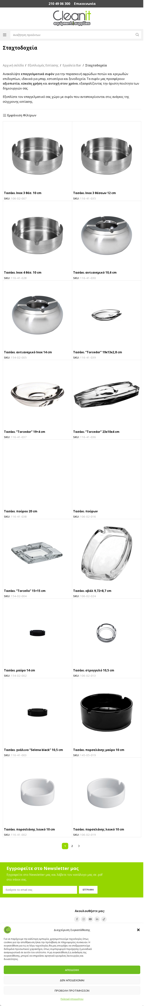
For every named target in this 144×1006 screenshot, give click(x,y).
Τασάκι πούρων (85, 511)
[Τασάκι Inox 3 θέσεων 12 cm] (106, 155)
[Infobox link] (59, 3)
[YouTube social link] (90, 919)
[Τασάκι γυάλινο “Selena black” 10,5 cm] (37, 712)
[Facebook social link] (77, 919)
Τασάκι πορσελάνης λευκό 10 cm (29, 829)
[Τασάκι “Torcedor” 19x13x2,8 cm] (106, 314)
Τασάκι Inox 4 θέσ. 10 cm (22, 272)
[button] (138, 930)
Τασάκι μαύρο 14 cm (19, 670)
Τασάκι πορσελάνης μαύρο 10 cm (98, 750)
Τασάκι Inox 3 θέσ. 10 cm (22, 193)
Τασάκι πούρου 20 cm (20, 511)
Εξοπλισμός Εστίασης (43, 65)
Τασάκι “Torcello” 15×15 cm (25, 591)
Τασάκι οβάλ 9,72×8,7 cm (92, 591)
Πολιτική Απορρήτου (72, 999)
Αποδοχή (72, 970)
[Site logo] (72, 18)
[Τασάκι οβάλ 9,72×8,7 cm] (106, 553)
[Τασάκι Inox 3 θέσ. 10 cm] (37, 155)
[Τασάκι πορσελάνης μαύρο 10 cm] (106, 712)
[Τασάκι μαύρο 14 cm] (37, 633)
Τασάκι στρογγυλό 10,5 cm (93, 670)
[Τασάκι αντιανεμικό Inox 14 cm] (37, 314)
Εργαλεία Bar (72, 65)
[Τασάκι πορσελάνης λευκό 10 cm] (37, 792)
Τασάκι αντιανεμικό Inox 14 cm (28, 352)
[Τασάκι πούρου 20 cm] (37, 473)
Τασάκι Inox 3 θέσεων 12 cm (94, 193)
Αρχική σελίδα (13, 65)
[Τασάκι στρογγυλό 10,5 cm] (106, 633)
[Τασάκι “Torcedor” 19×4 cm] (37, 394)
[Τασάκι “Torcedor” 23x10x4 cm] (106, 394)
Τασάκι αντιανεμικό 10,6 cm (95, 272)
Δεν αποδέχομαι (72, 980)
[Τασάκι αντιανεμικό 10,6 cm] (106, 235)
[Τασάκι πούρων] (106, 473)
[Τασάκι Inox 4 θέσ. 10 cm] (37, 235)
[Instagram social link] (83, 919)
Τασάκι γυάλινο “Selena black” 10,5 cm (33, 750)
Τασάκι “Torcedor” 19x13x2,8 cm (97, 352)
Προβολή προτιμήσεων (72, 990)
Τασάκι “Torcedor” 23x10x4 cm (96, 432)
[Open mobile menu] (4, 35)
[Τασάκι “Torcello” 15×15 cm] (37, 553)
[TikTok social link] (104, 919)
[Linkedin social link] (97, 919)
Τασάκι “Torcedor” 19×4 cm (24, 432)
